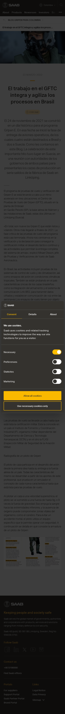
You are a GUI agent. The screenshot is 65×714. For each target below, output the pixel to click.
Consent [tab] (12, 314)
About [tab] (53, 314)
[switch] (56, 361)
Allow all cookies (33, 395)
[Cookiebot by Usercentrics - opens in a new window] (47, 305)
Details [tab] (32, 314)
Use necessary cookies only (32, 406)
